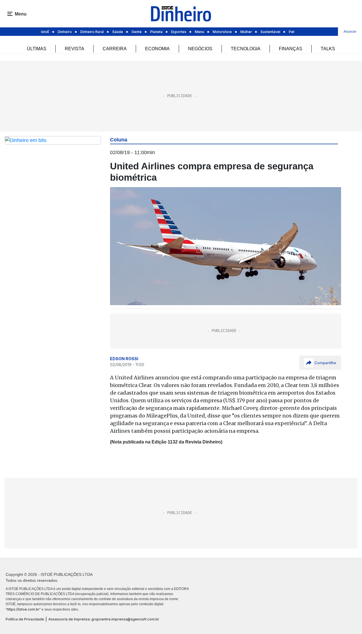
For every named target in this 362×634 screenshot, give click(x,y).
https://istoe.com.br (23, 609)
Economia (157, 48)
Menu (199, 32)
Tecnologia (245, 48)
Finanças (290, 48)
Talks (328, 48)
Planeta (156, 32)
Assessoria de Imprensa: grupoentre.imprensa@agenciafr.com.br (103, 619)
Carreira (115, 48)
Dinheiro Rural (92, 32)
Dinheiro (65, 32)
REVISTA (74, 48)
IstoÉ (45, 32)
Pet (291, 32)
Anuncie (350, 32)
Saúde (117, 32)
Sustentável (270, 32)
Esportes (178, 32)
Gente (137, 32)
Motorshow (222, 32)
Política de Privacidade (25, 619)
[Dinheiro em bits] (53, 140)
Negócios (200, 48)
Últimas (36, 48)
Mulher (246, 32)
